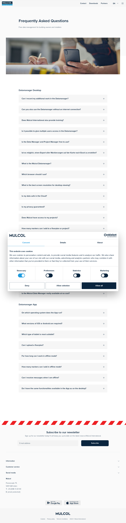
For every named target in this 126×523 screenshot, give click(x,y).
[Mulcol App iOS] (72, 502)
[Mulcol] (7, 3)
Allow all (99, 286)
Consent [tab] (26, 243)
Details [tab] (63, 243)
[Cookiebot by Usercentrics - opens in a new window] (106, 235)
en (114, 3)
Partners (104, 3)
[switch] (49, 275)
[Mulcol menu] (122, 3)
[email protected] (14, 492)
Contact (83, 3)
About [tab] (100, 243)
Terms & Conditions (62, 519)
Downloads (93, 3)
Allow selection (63, 286)
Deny (27, 286)
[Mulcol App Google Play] (53, 502)
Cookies (42, 519)
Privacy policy (51, 519)
